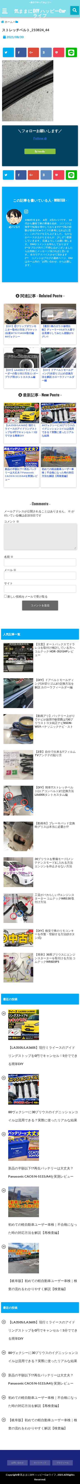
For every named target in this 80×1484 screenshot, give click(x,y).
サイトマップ (40, 1462)
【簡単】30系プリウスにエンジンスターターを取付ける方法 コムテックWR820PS (55, 958)
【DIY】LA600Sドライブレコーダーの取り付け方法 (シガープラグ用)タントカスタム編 (21, 373)
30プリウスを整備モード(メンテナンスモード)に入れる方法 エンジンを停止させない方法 (54, 862)
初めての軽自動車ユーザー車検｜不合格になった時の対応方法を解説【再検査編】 (58, 472)
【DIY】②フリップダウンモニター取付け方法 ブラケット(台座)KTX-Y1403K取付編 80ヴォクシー (21, 331)
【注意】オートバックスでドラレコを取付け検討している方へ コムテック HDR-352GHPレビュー (55, 650)
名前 (8, 556)
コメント (11, 521)
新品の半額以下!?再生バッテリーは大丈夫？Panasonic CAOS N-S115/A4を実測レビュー (21, 474)
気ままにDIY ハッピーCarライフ (40, 13)
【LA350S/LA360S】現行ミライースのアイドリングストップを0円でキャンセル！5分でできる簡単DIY (21, 430)
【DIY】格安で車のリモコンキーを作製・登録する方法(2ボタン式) (55, 934)
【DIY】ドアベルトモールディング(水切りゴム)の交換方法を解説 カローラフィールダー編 (58, 375)
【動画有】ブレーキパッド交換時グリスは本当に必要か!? (55, 825)
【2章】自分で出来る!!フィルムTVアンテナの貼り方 (55, 753)
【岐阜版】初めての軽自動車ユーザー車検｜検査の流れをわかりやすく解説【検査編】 (42, 1424)
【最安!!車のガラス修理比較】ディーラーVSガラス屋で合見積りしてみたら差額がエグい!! (58, 331)
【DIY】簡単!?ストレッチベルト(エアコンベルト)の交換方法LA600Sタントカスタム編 (54, 791)
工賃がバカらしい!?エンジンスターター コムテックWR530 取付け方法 (54, 898)
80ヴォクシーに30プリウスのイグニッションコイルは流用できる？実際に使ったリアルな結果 (58, 430)
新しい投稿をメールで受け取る (27, 596)
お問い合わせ (17, 1462)
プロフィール (62, 1462)
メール (10, 570)
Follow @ (40, 138)
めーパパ (14, 227)
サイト (8, 583)
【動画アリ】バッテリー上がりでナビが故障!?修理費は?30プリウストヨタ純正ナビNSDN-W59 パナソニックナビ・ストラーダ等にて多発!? (55, 721)
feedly (41, 151)
